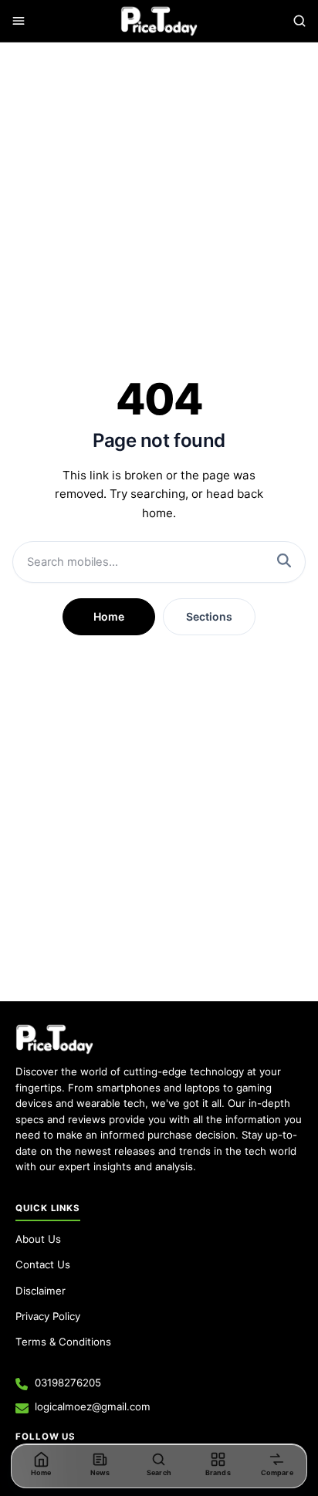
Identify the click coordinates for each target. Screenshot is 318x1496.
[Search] (299, 21)
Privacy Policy (47, 1316)
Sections (209, 616)
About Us (38, 1239)
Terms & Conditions (63, 1341)
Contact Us (42, 1264)
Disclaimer (40, 1290)
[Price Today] (54, 1039)
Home (108, 616)
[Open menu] (18, 21)
